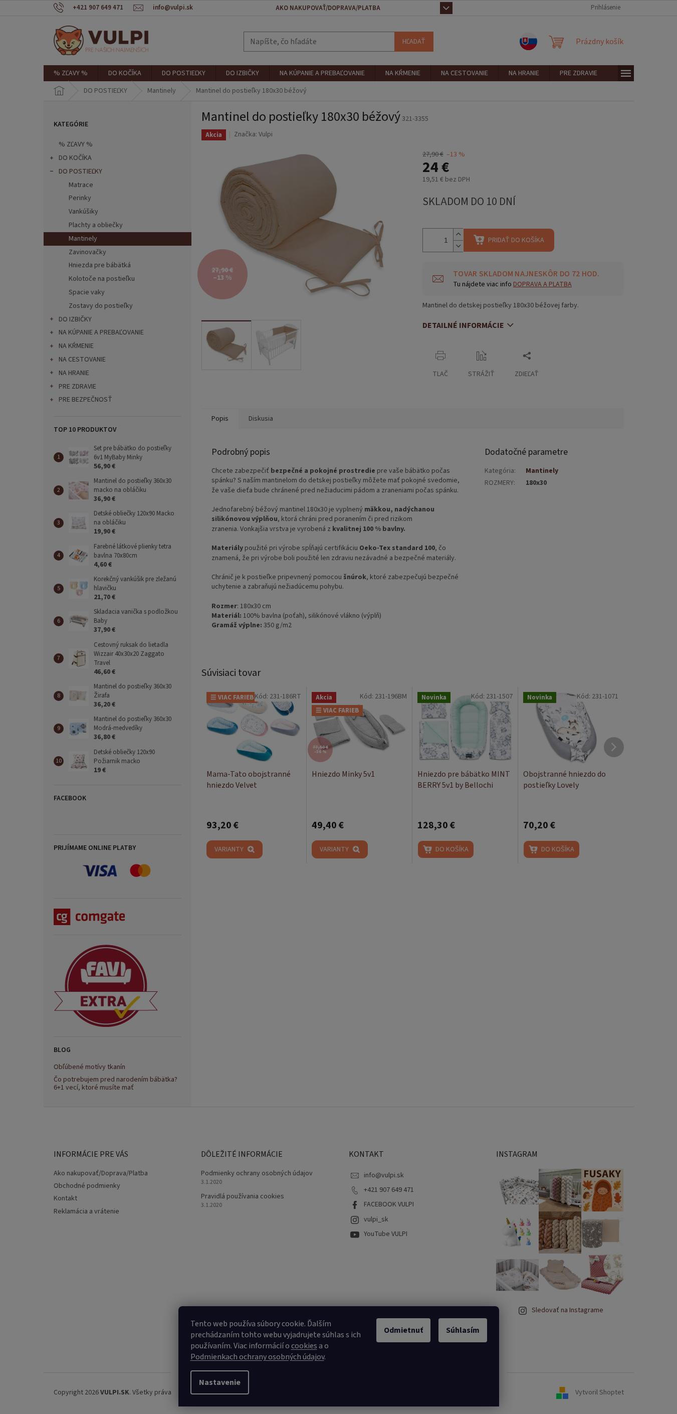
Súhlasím (463, 1330)
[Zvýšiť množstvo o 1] (458, 234)
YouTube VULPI (385, 1234)
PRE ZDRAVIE (77, 387)
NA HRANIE (74, 373)
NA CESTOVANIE (82, 360)
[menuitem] (71, 73)
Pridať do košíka (516, 240)
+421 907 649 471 (389, 1190)
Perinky (80, 198)
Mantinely (83, 239)
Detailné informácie (463, 325)
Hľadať (413, 42)
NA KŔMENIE (76, 346)
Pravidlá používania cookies (242, 1196)
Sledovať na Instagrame (567, 1310)
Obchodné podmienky (87, 1186)
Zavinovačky (87, 252)
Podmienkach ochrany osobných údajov (257, 1356)
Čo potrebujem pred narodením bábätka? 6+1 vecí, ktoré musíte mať (115, 1084)
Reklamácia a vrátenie (86, 1211)
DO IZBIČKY (75, 319)
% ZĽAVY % (76, 144)
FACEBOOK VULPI (389, 1204)
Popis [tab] (220, 419)
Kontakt (65, 1198)
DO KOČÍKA (75, 158)
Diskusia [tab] (261, 419)
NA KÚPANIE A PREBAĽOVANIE (101, 332)
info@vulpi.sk (384, 1175)
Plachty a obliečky (96, 225)
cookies (304, 1345)
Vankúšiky (83, 212)
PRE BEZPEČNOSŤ (85, 400)
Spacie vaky (87, 292)
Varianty (229, 849)
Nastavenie (220, 1382)
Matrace (81, 185)
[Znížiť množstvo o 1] (458, 246)
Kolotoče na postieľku (102, 279)
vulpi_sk (376, 1219)
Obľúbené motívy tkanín (89, 1067)
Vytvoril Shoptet (599, 1392)
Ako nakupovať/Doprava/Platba (328, 8)
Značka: (253, 134)
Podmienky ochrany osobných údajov (257, 1173)
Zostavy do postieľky (101, 306)
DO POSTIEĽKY (80, 171)
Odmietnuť (403, 1330)
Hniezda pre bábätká (100, 265)
